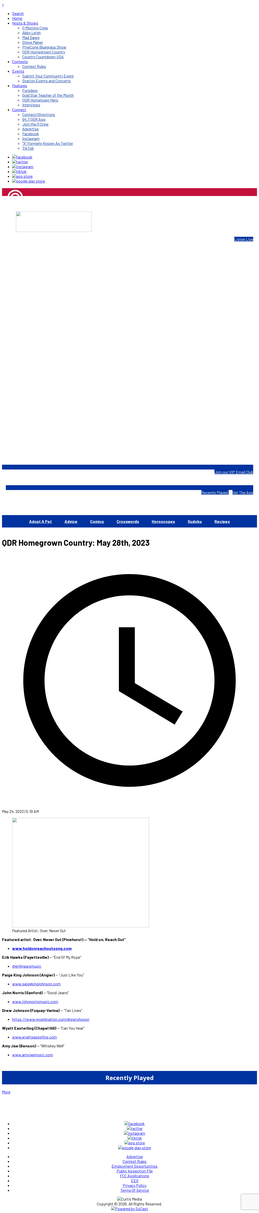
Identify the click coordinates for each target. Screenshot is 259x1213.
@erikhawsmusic (26, 966)
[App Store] (22, 176)
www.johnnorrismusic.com (35, 1001)
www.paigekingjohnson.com (36, 983)
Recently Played (215, 492)
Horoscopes (163, 521)
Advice (70, 521)
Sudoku (195, 521)
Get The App (242, 492)
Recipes (222, 521)
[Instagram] (22, 166)
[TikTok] (19, 171)
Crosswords (128, 521)
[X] (20, 161)
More (6, 1091)
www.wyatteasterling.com (34, 1036)
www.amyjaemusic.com (32, 1054)
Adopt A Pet (40, 521)
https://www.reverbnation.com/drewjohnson (50, 1019)
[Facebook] (22, 156)
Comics (97, 521)
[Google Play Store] (28, 181)
